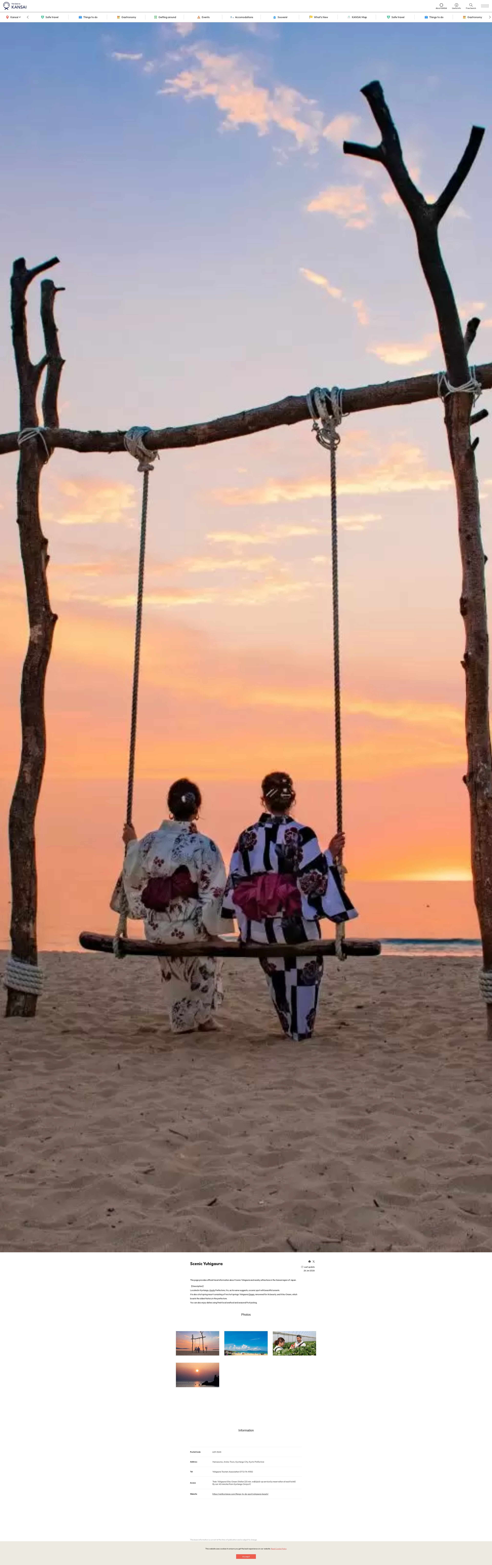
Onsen (251, 1294)
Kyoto (212, 1290)
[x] (314, 1262)
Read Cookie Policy (278, 1549)
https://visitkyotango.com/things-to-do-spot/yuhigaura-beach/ (240, 1494)
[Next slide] (490, 17)
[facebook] (310, 1262)
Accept (246, 1556)
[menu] (485, 6)
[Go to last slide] (28, 17)
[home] (217, 6)
